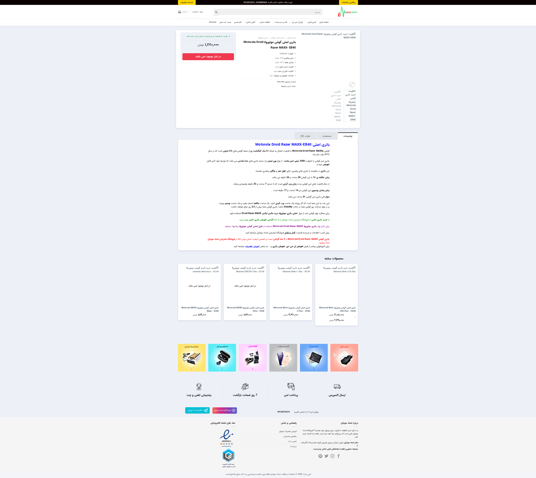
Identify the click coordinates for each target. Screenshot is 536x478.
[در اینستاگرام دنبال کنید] (332, 456)
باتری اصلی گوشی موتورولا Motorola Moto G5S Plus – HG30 (337, 309)
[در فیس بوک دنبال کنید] (339, 456)
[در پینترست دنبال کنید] (320, 456)
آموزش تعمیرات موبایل (288, 431)
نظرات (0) (305, 136)
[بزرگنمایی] (352, 84)
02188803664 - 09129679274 (255, 2)
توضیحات (347, 136)
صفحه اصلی (324, 22)
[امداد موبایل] (346, 12)
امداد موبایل (291, 38)
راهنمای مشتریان (290, 436)
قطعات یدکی (265, 22)
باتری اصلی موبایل (277, 38)
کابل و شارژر (250, 22)
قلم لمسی (237, 22)
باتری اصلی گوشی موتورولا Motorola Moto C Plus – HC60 (292, 309)
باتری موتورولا (263, 38)
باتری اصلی (312, 22)
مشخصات (327, 136)
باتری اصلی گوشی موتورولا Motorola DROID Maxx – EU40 (200, 309)
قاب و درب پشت (281, 22)
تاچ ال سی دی (297, 22)
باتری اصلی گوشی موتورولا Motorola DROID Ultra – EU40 (245, 309)
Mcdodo (212, 22)
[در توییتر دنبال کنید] (326, 456)
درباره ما (293, 446)
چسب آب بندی (225, 22)
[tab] (348, 136)
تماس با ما (293, 441)
